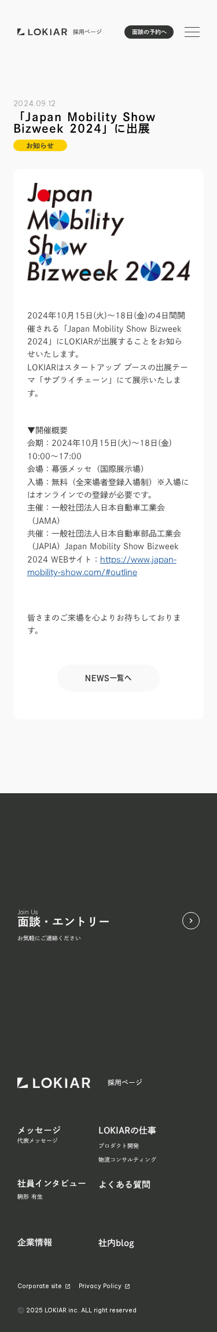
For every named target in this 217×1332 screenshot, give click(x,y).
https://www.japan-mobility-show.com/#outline (101, 565)
